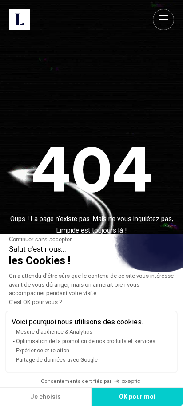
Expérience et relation (42, 350)
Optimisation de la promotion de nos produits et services (85, 341)
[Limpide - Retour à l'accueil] (19, 19)
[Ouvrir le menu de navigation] (163, 19)
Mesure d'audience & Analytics (54, 332)
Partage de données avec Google (57, 360)
